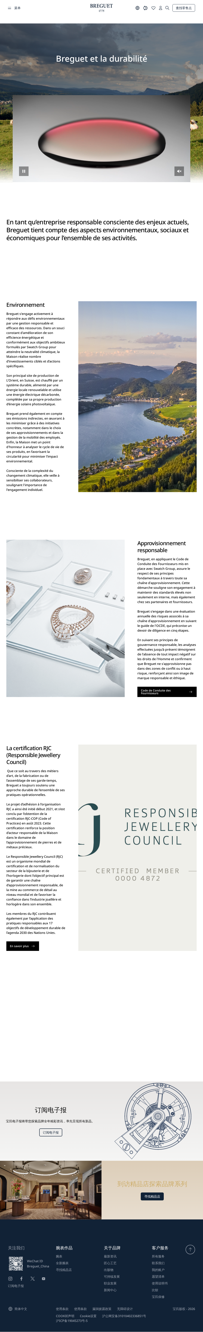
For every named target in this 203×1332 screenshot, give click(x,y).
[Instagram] (10, 1278)
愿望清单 (158, 1276)
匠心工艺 (110, 1263)
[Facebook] (21, 1278)
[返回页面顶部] (190, 1249)
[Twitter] (32, 1278)
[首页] (101, 8)
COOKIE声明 (65, 1316)
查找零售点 (184, 8)
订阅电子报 (51, 1132)
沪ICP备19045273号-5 (72, 1321)
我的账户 (158, 1270)
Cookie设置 (88, 1316)
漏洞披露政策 (101, 1309)
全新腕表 (62, 1263)
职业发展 (110, 1283)
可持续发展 (112, 1276)
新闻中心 (110, 1290)
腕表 (59, 1256)
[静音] (179, 171)
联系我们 (158, 1263)
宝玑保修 (158, 1297)
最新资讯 (110, 1256)
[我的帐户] (161, 8)
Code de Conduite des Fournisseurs (156, 691)
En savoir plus (19, 946)
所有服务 (158, 1256)
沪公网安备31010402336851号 (124, 1316)
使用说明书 (160, 1283)
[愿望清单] (153, 8)
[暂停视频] (24, 171)
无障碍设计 (125, 1309)
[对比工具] (145, 8)
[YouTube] (43, 1278)
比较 (155, 1290)
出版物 (108, 1270)
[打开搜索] (167, 8)
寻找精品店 (152, 1196)
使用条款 (62, 1309)
